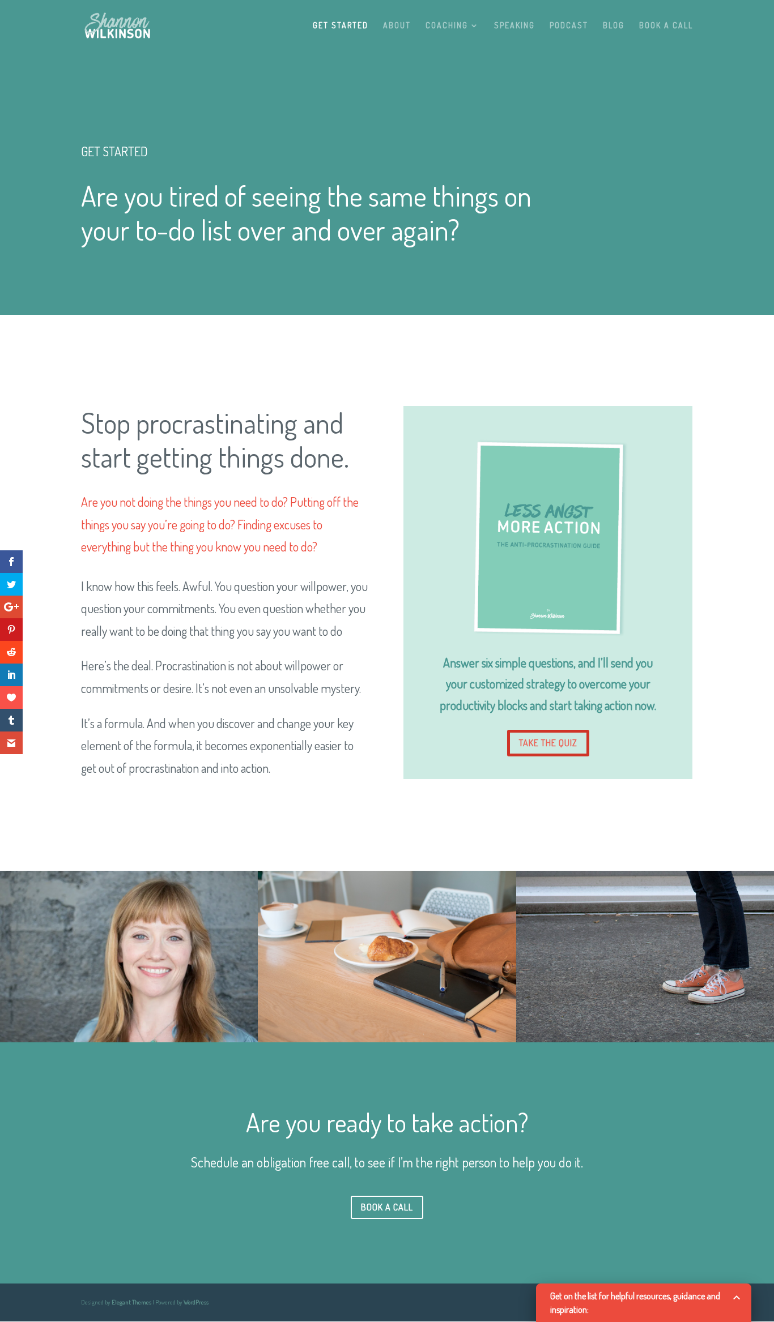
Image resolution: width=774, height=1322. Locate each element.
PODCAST (569, 26)
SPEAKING (514, 26)
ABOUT (397, 26)
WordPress (196, 1302)
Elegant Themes (131, 1302)
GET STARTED (340, 26)
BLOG (613, 26)
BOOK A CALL (666, 26)
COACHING (447, 26)
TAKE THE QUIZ (548, 742)
